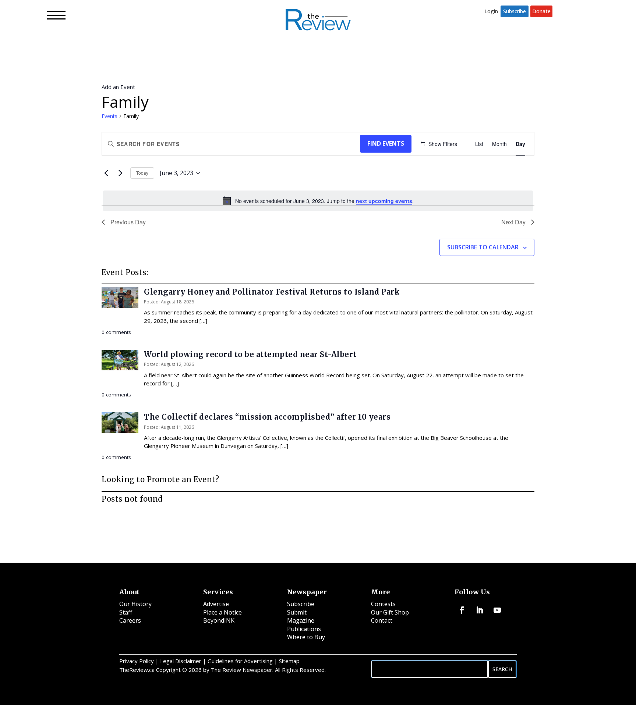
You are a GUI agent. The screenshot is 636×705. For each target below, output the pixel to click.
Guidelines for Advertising (240, 661)
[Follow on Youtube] (497, 610)
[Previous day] (106, 173)
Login (491, 11)
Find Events (385, 143)
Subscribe (514, 11)
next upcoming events (384, 200)
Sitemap (289, 661)
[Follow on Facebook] (462, 610)
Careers (130, 620)
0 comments (116, 332)
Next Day (513, 222)
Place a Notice (222, 612)
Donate (541, 11)
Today (142, 173)
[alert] (318, 201)
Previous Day (128, 222)
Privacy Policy (136, 661)
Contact (381, 620)
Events (109, 116)
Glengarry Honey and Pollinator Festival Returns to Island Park (272, 291)
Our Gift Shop (390, 612)
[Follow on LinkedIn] (479, 610)
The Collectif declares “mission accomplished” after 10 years (267, 416)
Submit (297, 612)
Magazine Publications (304, 624)
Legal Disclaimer (180, 661)
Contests (383, 604)
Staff (125, 612)
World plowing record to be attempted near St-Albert (250, 354)
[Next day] (120, 173)
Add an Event (118, 86)
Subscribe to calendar (483, 247)
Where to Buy (306, 637)
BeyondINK (218, 620)
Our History (135, 604)
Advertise (216, 604)
